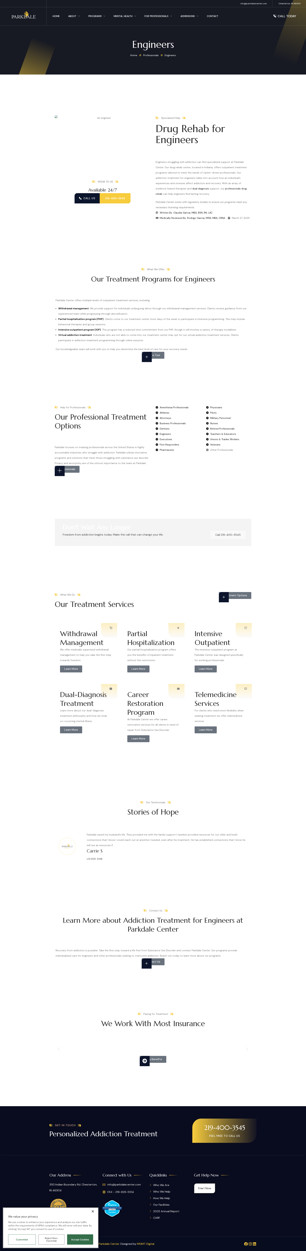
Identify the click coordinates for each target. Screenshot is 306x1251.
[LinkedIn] (254, 1244)
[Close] (93, 1211)
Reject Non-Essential (51, 1240)
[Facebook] (246, 1244)
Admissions (187, 16)
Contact (212, 16)
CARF (156, 1218)
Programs (95, 16)
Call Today (287, 16)
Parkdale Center (109, 1244)
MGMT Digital (145, 1244)
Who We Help (161, 1191)
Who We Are (161, 1185)
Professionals (151, 55)
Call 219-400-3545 (228, 535)
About (72, 16)
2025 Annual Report (166, 1211)
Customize (22, 1239)
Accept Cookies (80, 1239)
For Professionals (156, 16)
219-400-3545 (224, 1128)
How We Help (161, 1198)
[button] (58, 1049)
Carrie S (95, 851)
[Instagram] (250, 1244)
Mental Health (123, 16)
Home (56, 16)
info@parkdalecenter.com (253, 3)
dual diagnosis (200, 188)
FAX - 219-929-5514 (120, 1192)
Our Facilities (161, 1205)
